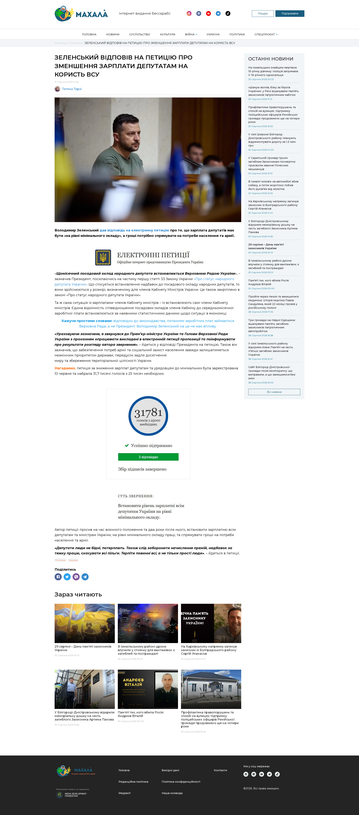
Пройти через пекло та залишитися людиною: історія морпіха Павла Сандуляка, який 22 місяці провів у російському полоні (273, 302)
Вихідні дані (170, 770)
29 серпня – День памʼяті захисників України (266, 246)
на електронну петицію (147, 230)
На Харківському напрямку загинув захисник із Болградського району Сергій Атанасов (273, 205)
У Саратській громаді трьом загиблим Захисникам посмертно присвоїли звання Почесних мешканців (271, 163)
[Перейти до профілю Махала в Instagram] (189, 13)
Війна (190, 34)
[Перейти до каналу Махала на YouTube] (218, 13)
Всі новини (274, 392)
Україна (213, 34)
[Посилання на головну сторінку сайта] (86, 771)
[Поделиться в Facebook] (58, 576)
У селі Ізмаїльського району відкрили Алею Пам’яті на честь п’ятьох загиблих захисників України (270, 349)
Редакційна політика (133, 781)
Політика (237, 34)
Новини (112, 34)
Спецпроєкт (265, 34)
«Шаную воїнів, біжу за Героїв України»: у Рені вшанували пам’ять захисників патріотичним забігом (273, 91)
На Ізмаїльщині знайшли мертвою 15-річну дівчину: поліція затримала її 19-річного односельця (273, 71)
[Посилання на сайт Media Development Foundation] (71, 794)
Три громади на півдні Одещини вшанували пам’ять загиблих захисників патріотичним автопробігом (271, 325)
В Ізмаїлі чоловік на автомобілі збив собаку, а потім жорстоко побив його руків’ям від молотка (273, 185)
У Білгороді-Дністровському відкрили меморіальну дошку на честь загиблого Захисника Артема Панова (272, 226)
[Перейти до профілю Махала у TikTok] (277, 774)
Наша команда (172, 793)
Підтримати (290, 13)
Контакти (220, 770)
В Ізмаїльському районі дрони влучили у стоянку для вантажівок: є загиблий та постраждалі (273, 264)
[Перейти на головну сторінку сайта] (81, 14)
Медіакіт (125, 793)
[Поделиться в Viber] (76, 576)
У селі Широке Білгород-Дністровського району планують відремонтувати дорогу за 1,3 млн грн (272, 140)
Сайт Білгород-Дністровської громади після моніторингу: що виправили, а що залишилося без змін (271, 372)
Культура (167, 34)
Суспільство (139, 34)
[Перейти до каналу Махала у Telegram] (227, 13)
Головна (89, 34)
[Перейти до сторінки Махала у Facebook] (198, 13)
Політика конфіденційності (181, 781)
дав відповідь (112, 230)
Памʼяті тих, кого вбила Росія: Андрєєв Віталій (268, 282)
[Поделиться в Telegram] (85, 576)
